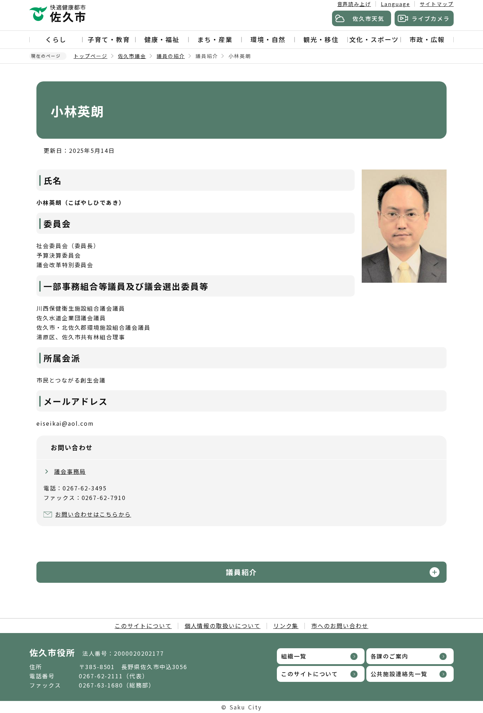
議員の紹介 (171, 55)
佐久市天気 (368, 18)
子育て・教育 (109, 39)
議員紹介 (241, 572)
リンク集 (286, 625)
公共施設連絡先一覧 (399, 673)
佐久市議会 (132, 55)
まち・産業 (215, 39)
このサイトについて (143, 625)
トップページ (90, 55)
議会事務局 (70, 471)
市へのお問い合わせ (339, 625)
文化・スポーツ (373, 39)
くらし (55, 39)
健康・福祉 (162, 39)
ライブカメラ (431, 18)
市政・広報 (427, 39)
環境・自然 (268, 39)
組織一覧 (294, 656)
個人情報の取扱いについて (223, 625)
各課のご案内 (390, 656)
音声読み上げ (354, 3)
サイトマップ (437, 3)
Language (395, 3)
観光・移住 (321, 39)
